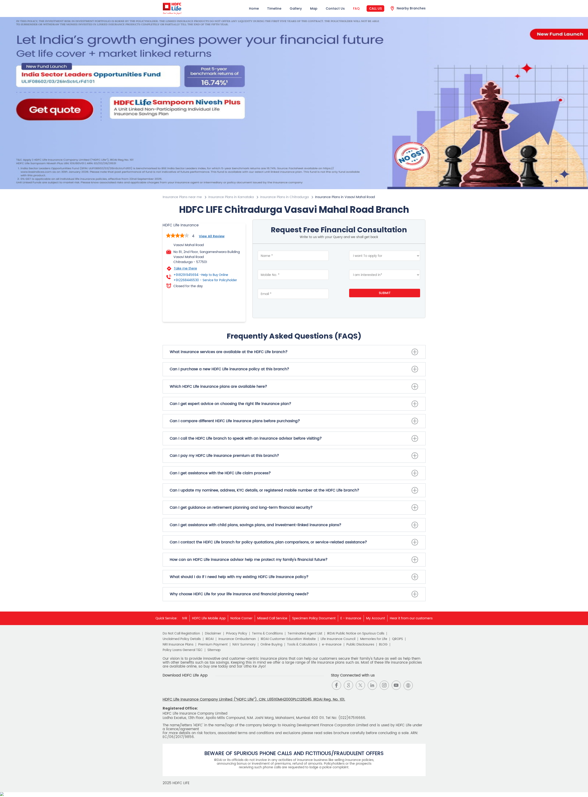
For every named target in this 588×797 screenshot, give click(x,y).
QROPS (397, 639)
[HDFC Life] (172, 8)
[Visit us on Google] (348, 685)
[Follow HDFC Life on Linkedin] (372, 685)
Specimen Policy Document (314, 618)
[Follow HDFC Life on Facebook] (336, 685)
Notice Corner (241, 618)
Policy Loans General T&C (183, 650)
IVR (184, 618)
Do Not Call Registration (181, 633)
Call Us (375, 8)
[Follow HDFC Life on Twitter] (360, 685)
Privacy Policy (236, 633)
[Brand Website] (408, 685)
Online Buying (271, 644)
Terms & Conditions (267, 633)
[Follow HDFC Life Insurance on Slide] (420, 685)
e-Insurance (332, 644)
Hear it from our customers (411, 618)
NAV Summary (244, 644)
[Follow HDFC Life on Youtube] (396, 685)
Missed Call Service (272, 618)
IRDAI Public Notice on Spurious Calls (355, 633)
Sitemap (213, 650)
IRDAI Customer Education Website (288, 639)
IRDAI (210, 639)
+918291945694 (200, 275)
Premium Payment (213, 644)
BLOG (383, 644)
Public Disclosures (360, 644)
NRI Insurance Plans (178, 644)
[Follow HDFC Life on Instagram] (384, 685)
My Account (375, 618)
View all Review (212, 236)
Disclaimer (213, 633)
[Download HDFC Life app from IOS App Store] (175, 689)
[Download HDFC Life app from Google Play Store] (167, 689)
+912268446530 (205, 280)
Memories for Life (373, 639)
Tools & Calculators (302, 644)
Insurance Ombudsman (237, 639)
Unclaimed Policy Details (182, 639)
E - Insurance (350, 618)
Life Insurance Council (338, 639)
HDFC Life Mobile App (209, 618)
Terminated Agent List (305, 633)
